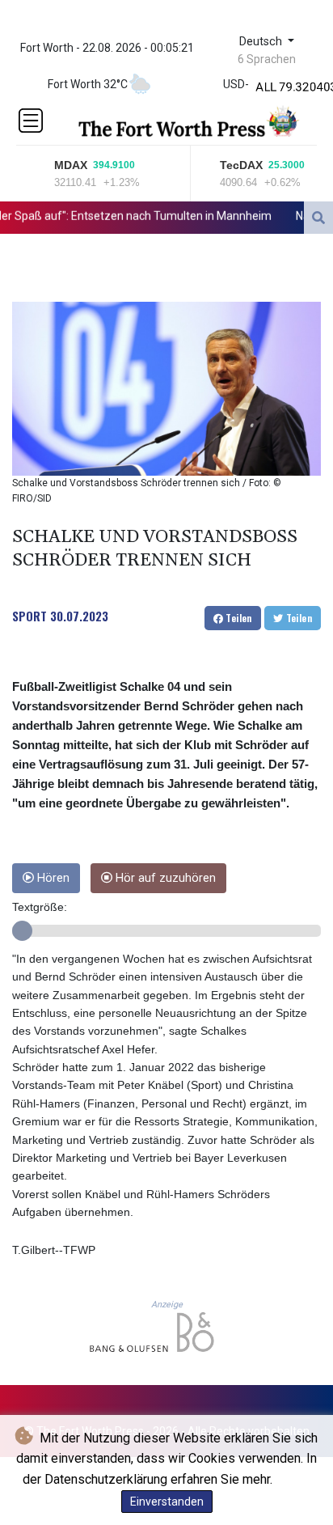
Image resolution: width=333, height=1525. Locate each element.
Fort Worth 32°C (88, 84)
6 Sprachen (267, 59)
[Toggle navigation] (30, 120)
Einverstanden (167, 1501)
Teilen (237, 618)
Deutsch (262, 42)
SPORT (29, 616)
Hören (52, 878)
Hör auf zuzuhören (164, 878)
